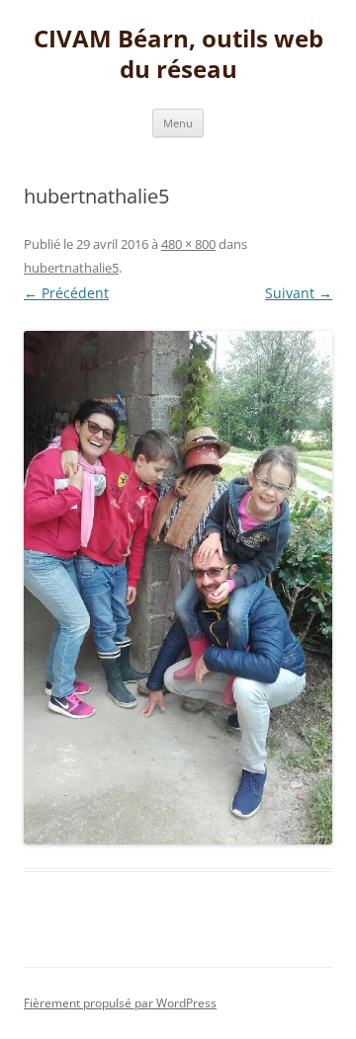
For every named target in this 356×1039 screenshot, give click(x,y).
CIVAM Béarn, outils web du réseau (178, 54)
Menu (178, 123)
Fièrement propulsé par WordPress (120, 1003)
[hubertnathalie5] (178, 587)
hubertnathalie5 (71, 268)
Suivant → (298, 292)
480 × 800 (188, 244)
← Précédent (66, 292)
